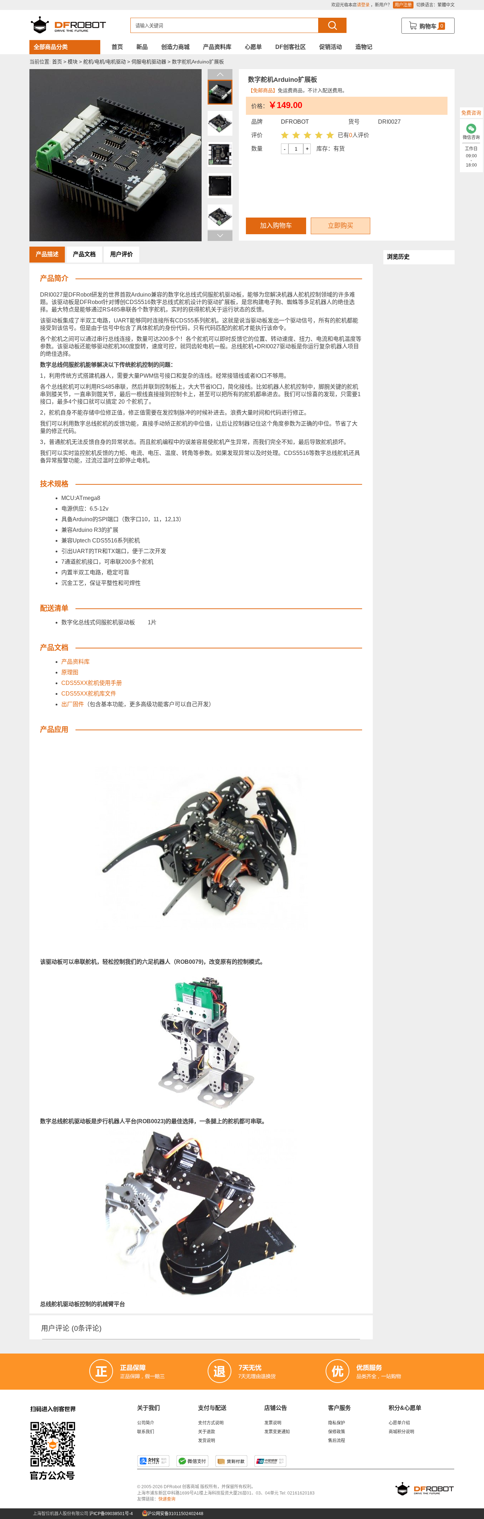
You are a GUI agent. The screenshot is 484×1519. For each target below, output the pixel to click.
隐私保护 (336, 1422)
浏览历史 (398, 257)
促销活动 (330, 47)
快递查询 (166, 1499)
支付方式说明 (211, 1422)
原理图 (69, 672)
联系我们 (145, 1431)
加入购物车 (276, 225)
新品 (142, 47)
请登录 (363, 4)
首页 (117, 47)
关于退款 (206, 1431)
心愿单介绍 (399, 1422)
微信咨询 (471, 137)
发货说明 (206, 1440)
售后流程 (336, 1440)
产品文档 (84, 254)
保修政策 (336, 1431)
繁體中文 (446, 4)
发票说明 (272, 1422)
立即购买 (340, 225)
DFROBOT (295, 122)
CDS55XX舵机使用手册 (91, 683)
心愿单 (253, 47)
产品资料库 (217, 47)
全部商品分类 (51, 47)
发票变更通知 (277, 1431)
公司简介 (145, 1422)
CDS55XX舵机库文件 (88, 694)
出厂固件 (72, 704)
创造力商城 (175, 47)
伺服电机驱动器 (148, 61)
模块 (73, 61)
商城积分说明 (401, 1431)
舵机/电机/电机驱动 (104, 61)
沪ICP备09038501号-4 (111, 1513)
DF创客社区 (290, 47)
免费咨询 (471, 113)
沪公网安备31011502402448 (174, 1513)
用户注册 (403, 4)
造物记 (363, 47)
